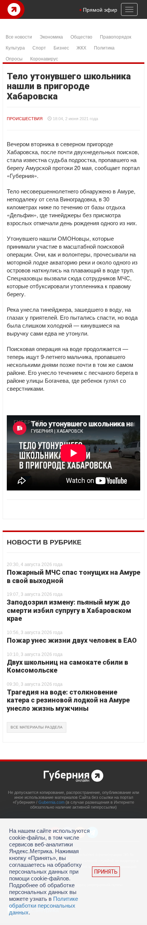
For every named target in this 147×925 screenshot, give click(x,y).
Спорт (39, 47)
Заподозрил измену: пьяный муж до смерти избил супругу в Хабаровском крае (69, 610)
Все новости (19, 36)
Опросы (14, 58)
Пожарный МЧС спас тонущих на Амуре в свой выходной (73, 576)
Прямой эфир (100, 9)
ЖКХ (81, 47)
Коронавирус (44, 58)
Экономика (51, 36)
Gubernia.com (51, 802)
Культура (15, 47)
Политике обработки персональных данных (43, 906)
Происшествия (25, 118)
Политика (104, 47)
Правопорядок (115, 36)
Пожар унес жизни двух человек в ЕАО (72, 640)
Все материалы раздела (37, 727)
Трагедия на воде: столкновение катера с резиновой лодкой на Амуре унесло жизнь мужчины (68, 700)
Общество (81, 36)
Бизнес (61, 47)
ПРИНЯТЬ (106, 872)
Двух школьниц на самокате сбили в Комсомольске (67, 666)
